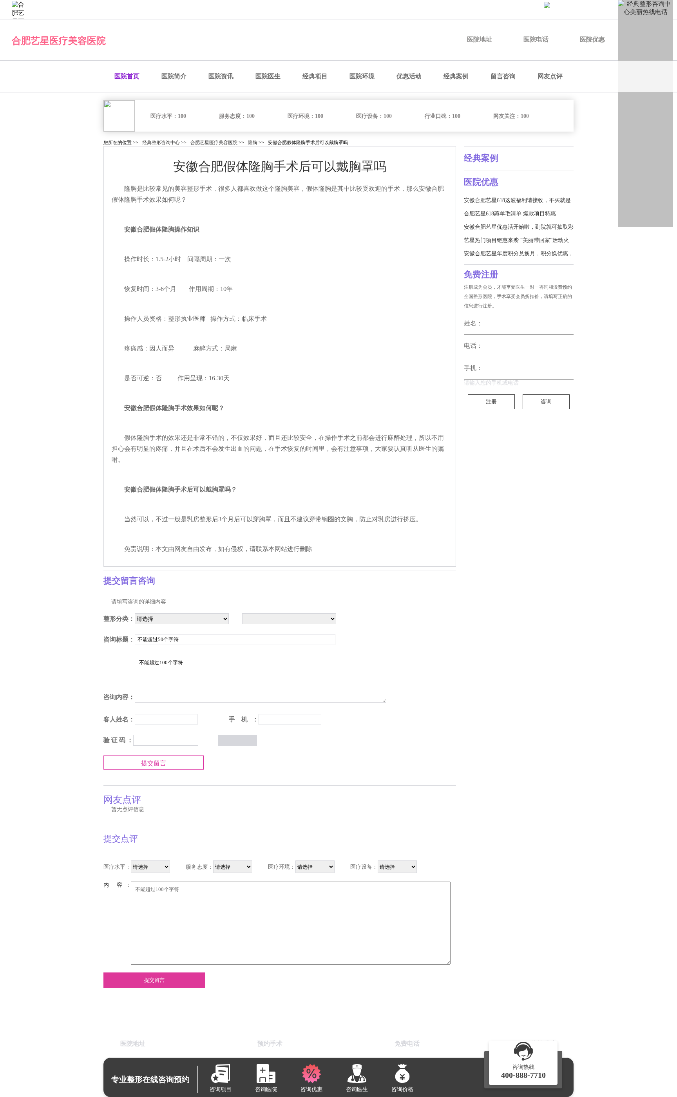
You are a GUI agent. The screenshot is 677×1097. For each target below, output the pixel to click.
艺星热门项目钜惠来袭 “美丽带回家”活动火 (516, 240)
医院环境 (362, 76)
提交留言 (153, 763)
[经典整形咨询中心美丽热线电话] (645, 113)
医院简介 (173, 76)
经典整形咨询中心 (161, 142)
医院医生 (268, 76)
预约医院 (352, 9)
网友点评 (550, 76)
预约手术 (434, 9)
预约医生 (393, 9)
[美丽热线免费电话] (606, 10)
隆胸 (252, 142)
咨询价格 (474, 9)
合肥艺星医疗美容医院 (59, 41)
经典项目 (315, 76)
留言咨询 (503, 76)
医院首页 (126, 76)
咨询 (546, 402)
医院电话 (535, 39)
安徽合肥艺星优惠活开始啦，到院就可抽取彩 (519, 227)
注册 (491, 402)
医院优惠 (592, 39)
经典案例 (456, 76)
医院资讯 (221, 76)
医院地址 (479, 39)
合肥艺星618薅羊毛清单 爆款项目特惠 (510, 214)
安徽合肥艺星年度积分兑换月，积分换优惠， (519, 254)
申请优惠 (515, 9)
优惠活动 (409, 76)
